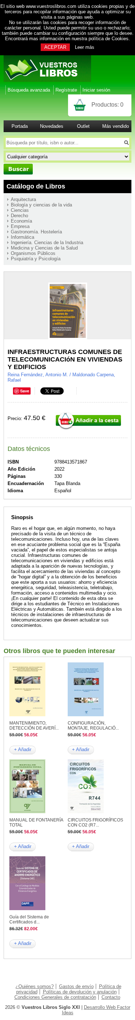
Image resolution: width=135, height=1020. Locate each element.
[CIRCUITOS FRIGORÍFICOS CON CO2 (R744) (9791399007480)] (86, 811)
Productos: (107, 105)
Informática (22, 237)
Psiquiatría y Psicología (35, 258)
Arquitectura (23, 199)
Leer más (84, 47)
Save (24, 390)
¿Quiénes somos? (34, 986)
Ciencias (20, 210)
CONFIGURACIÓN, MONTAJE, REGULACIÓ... (93, 726)
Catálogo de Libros (35, 186)
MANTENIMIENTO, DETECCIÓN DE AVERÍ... (34, 726)
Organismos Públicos (33, 253)
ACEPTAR (55, 47)
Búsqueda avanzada (29, 90)
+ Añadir (22, 749)
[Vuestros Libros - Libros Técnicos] (47, 80)
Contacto (111, 997)
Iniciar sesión (96, 90)
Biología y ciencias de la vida (41, 205)
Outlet (83, 126)
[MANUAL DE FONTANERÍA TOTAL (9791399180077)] (27, 811)
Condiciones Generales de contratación (55, 997)
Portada (20, 126)
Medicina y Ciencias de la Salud (44, 248)
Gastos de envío (76, 986)
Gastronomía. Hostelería (36, 231)
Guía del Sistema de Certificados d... (29, 919)
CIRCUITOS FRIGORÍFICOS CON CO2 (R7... (95, 823)
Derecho (19, 215)
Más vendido (115, 126)
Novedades (51, 126)
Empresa (20, 226)
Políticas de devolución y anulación (80, 992)
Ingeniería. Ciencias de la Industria (47, 242)
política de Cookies (109, 38)
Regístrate (66, 90)
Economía (21, 221)
